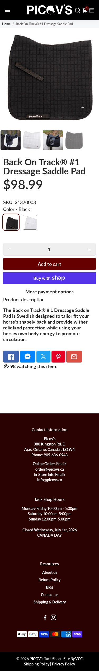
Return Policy (49, 580)
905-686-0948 (56, 455)
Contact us (49, 595)
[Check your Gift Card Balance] (91, 10)
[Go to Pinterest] (58, 357)
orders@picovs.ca (49, 469)
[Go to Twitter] (43, 357)
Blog (49, 587)
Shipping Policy (36, 664)
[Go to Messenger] (27, 357)
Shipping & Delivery (50, 602)
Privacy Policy (63, 664)
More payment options (49, 291)
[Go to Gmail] (74, 357)
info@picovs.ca (49, 480)
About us (49, 572)
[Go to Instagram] (53, 618)
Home (6, 24)
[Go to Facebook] (11, 357)
